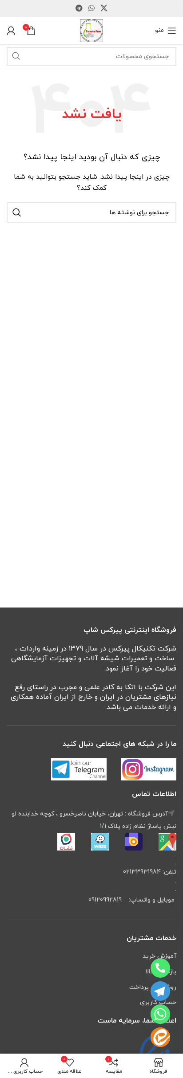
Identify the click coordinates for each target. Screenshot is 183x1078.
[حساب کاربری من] (11, 30)
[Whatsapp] (160, 1014)
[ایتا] (160, 1037)
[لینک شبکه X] (104, 8)
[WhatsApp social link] (91, 8)
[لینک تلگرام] (78, 8)
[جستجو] (16, 56)
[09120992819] (160, 968)
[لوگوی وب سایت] (91, 30)
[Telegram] (160, 991)
